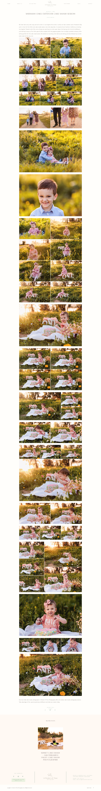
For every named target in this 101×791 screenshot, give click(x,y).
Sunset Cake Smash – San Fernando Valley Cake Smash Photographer (50, 756)
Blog (79, 3)
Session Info (32, 3)
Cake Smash (50, 17)
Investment (67, 3)
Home (9, 3)
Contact (90, 3)
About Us (19, 3)
